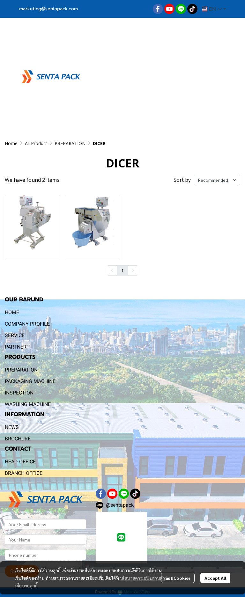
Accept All (215, 578)
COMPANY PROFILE (27, 324)
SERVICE (15, 335)
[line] (181, 9)
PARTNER (15, 347)
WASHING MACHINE (28, 404)
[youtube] (169, 9)
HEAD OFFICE (20, 462)
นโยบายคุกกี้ (26, 585)
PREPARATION (70, 143)
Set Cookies (177, 578)
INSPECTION (19, 393)
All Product (36, 143)
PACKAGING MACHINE (30, 381)
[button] (214, 9)
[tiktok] (192, 9)
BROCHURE (18, 439)
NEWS (12, 427)
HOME (12, 312)
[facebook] (158, 9)
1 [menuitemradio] (122, 270)
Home (11, 143)
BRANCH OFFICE (23, 473)
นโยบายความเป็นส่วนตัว (142, 578)
